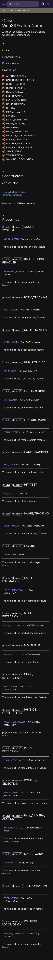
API (3, 10)
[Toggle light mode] (48, 4)
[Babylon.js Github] (42, 4)
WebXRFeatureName (19, 10)
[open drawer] (3, 4)
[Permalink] (20, 183)
